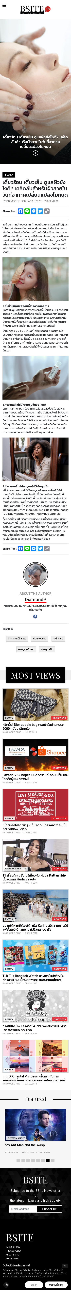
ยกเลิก (34, 1285)
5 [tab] (38, 1160)
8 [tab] (52, 1160)
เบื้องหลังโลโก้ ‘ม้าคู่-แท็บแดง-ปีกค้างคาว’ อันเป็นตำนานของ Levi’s (35, 827)
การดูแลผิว (47, 649)
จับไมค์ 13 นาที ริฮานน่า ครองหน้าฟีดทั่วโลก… (32, 1147)
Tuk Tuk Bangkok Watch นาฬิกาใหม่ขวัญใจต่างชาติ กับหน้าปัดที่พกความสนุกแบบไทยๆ (33, 978)
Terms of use (13, 1247)
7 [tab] (48, 1160)
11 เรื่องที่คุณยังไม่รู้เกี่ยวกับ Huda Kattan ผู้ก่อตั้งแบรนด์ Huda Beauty (34, 877)
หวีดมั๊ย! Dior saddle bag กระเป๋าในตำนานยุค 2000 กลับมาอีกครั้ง (33, 727)
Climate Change (17, 638)
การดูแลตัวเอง (26, 649)
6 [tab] (43, 1160)
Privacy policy (13, 1251)
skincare (58, 638)
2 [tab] (23, 1160)
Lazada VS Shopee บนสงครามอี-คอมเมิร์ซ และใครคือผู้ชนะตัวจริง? (35, 777)
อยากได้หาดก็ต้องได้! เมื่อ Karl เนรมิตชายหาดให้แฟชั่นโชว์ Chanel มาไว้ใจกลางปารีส (35, 928)
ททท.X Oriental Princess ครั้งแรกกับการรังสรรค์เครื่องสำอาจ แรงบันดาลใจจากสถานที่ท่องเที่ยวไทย (33, 1080)
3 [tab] (28, 1160)
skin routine (39, 638)
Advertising (12, 1258)
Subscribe (49, 1209)
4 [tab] (33, 1160)
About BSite (12, 1255)
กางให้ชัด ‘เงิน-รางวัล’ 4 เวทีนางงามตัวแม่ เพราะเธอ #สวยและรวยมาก (35, 1028)
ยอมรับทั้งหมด (56, 1285)
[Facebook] (35, 616)
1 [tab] (18, 1160)
